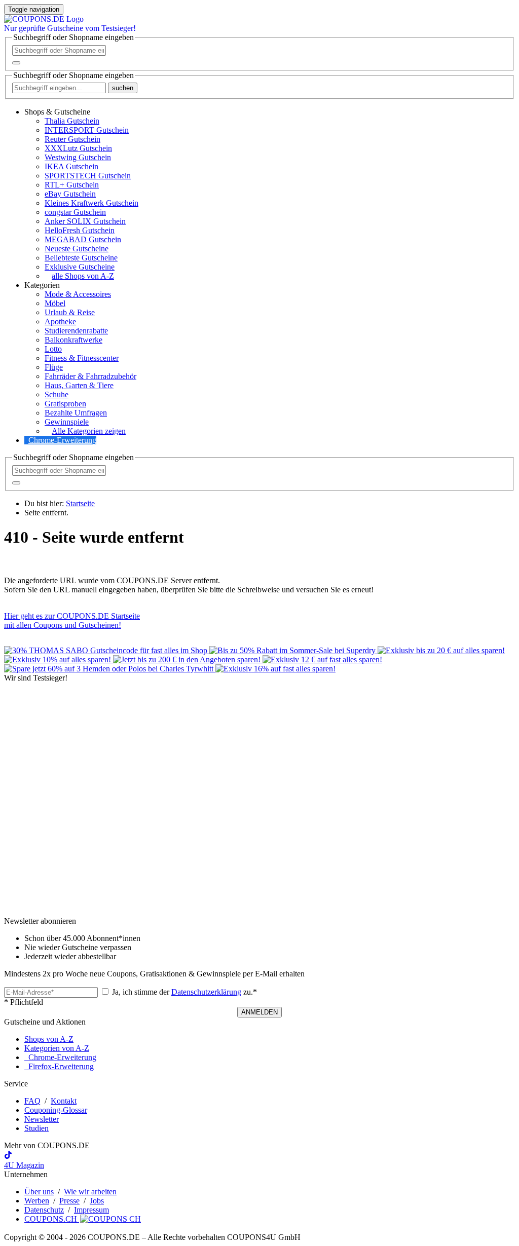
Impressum (91, 1209)
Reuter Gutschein (72, 139)
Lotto (53, 349)
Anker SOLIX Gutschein (85, 221)
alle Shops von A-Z (83, 276)
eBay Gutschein (70, 194)
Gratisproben (65, 403)
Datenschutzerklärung (206, 992)
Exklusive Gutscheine (80, 266)
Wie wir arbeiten (90, 1191)
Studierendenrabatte (76, 330)
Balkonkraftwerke (73, 339)
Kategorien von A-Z (56, 1048)
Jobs (97, 1200)
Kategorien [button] (42, 285)
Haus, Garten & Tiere (79, 385)
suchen (122, 88)
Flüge (54, 367)
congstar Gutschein (75, 212)
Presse (69, 1200)
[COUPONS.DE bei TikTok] (8, 1156)
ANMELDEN (259, 1012)
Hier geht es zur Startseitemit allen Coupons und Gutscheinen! (72, 620)
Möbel (55, 303)
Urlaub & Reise (70, 312)
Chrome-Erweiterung (62, 440)
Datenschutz (44, 1209)
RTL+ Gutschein (72, 184)
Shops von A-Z (48, 1039)
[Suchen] (16, 62)
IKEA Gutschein (71, 166)
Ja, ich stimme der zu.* (183, 992)
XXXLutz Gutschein (78, 148)
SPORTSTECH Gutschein (88, 175)
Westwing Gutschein (78, 157)
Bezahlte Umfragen (76, 412)
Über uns (39, 1191)
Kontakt (64, 1101)
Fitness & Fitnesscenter (82, 358)
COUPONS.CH (51, 1219)
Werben (36, 1200)
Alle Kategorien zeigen (89, 431)
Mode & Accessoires (78, 294)
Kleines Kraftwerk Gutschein (91, 203)
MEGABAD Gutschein (83, 239)
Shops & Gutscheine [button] (57, 111)
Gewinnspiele (67, 422)
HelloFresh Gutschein (80, 230)
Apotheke (60, 321)
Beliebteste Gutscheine (81, 257)
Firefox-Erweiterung (59, 1066)
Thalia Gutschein (72, 121)
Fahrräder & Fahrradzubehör (90, 376)
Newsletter (41, 1119)
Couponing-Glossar (55, 1110)
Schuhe (56, 394)
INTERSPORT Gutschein (87, 130)
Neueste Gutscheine (76, 248)
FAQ (32, 1101)
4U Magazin (24, 1165)
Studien (36, 1128)
